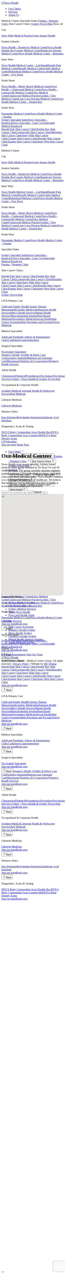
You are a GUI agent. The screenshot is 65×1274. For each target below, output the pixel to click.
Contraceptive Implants (14, 358)
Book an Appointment (13, 654)
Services (13, 11)
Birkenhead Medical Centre (24, 71)
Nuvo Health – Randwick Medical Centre (24, 47)
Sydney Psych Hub (42, 23)
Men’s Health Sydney (20, 633)
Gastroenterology (29, 340)
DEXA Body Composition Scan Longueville (30, 434)
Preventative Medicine (24, 319)
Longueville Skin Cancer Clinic (33, 132)
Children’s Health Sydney (22, 636)
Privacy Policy (21, 663)
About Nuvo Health (19, 612)
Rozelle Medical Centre (31, 68)
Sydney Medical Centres (21, 602)
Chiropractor (8, 376)
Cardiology (14, 340)
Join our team (8, 444)
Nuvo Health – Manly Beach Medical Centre (26, 86)
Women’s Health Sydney (22, 630)
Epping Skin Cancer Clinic (22, 141)
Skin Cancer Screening (20, 626)
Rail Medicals (18, 393)
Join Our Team (34, 654)
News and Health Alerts (21, 615)
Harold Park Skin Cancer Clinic (18, 129)
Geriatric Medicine (26, 309)
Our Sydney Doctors (19, 605)
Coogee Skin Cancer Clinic (23, 138)
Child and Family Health (14, 306)
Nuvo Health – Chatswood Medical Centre (29, 88)
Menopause (13, 361)
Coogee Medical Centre (28, 50)
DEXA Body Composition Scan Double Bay (26, 432)
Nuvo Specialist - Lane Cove (28, 122)
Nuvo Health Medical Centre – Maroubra (40, 53)
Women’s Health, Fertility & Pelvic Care (23, 354)
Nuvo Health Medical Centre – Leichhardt (24, 65)
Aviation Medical (10, 390)
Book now (22, 623)
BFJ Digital (50, 663)
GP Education (9, 441)
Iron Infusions (9, 417)
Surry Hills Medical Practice (16, 35)
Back (8, 628)
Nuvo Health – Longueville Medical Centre (29, 91)
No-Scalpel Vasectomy (13, 351)
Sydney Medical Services (22, 608)
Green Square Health (43, 35)
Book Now (23, 444)
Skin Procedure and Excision (37, 322)
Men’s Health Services (23, 312)
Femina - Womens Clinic (15, 264)
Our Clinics (14, 8)
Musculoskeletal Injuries (24, 315)
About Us (13, 14)
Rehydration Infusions (29, 417)
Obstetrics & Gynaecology (33, 361)
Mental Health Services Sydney (25, 639)
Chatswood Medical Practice (24, 95)
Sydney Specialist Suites (14, 119)
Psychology (46, 376)
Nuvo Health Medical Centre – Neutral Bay (32, 100)
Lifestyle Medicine (11, 405)
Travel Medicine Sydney (21, 642)
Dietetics (20, 376)
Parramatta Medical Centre (16, 113)
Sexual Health (43, 319)
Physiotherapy (32, 376)
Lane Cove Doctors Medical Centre (37, 98)
